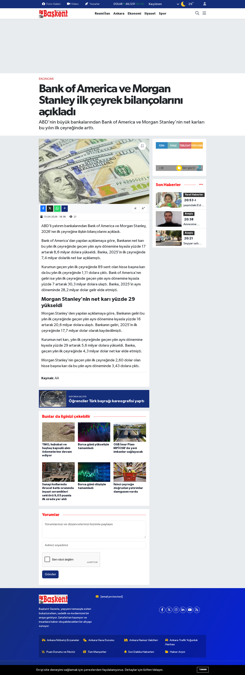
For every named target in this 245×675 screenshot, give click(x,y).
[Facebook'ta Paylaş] (43, 208)
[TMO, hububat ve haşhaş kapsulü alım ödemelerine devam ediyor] (58, 432)
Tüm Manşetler (97, 651)
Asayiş (189, 214)
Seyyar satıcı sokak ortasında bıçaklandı (192, 241)
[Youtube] (190, 610)
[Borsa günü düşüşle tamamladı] (94, 472)
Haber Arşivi (177, 651)
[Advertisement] (122, 46)
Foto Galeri (53, 3)
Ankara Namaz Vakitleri (143, 640)
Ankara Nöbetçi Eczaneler (63, 640)
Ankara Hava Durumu (101, 640)
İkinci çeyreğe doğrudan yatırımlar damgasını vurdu (128, 488)
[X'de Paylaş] (50, 208)
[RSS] (197, 610)
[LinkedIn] (183, 610)
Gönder (50, 574)
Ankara (118, 13)
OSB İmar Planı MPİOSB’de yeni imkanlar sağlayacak (128, 448)
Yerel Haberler (194, 195)
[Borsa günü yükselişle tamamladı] (94, 432)
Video (75, 3)
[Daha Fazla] (64, 208)
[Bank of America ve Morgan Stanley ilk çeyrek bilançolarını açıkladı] (94, 171)
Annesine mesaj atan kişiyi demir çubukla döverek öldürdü (191, 222)
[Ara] (197, 13)
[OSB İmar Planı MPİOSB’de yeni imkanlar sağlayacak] (130, 432)
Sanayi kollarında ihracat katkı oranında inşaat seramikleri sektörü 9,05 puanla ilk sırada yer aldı (58, 492)
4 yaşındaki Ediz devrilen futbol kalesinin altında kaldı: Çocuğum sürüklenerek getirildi (194, 203)
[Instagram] (176, 610)
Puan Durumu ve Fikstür (61, 651)
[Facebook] (162, 610)
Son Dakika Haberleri (141, 651)
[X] (169, 610)
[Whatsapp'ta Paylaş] (57, 208)
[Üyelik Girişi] (203, 4)
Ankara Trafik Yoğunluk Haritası (181, 642)
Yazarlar (95, 3)
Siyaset (150, 13)
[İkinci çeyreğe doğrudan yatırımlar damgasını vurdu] (130, 472)
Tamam (203, 669)
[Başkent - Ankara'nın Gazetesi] (53, 13)
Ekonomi (134, 13)
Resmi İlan (102, 13)
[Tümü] (201, 184)
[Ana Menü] (204, 13)
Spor (162, 13)
